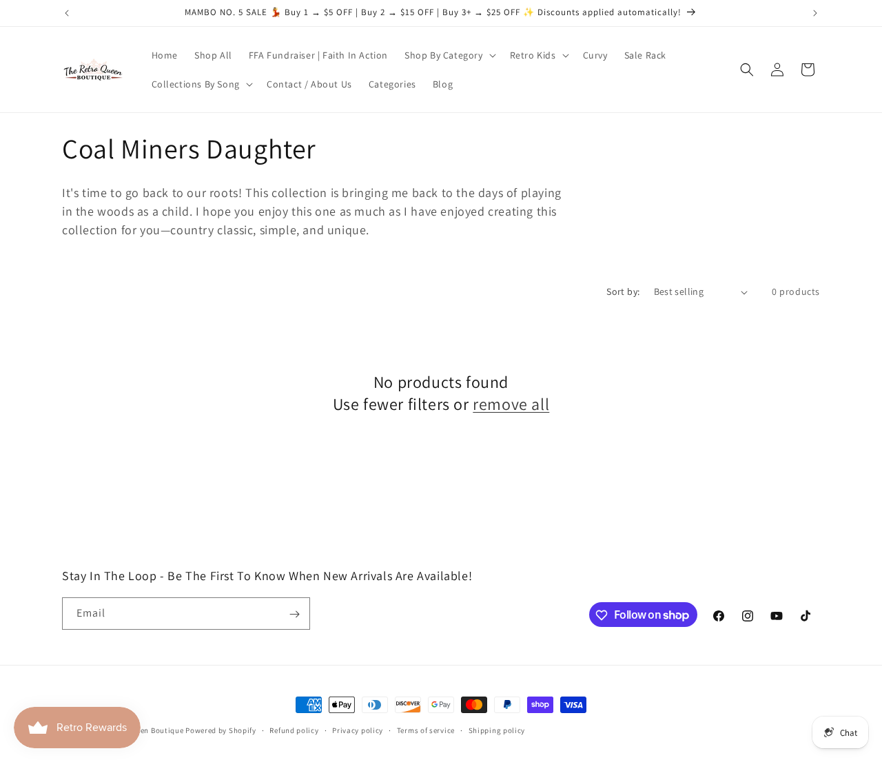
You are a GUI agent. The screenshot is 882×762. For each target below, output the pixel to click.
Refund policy (293, 729)
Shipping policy (497, 729)
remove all (511, 404)
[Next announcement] (815, 13)
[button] (449, 55)
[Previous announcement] (67, 13)
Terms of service (426, 729)
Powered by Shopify (220, 730)
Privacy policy (357, 729)
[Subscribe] (294, 614)
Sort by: (622, 291)
